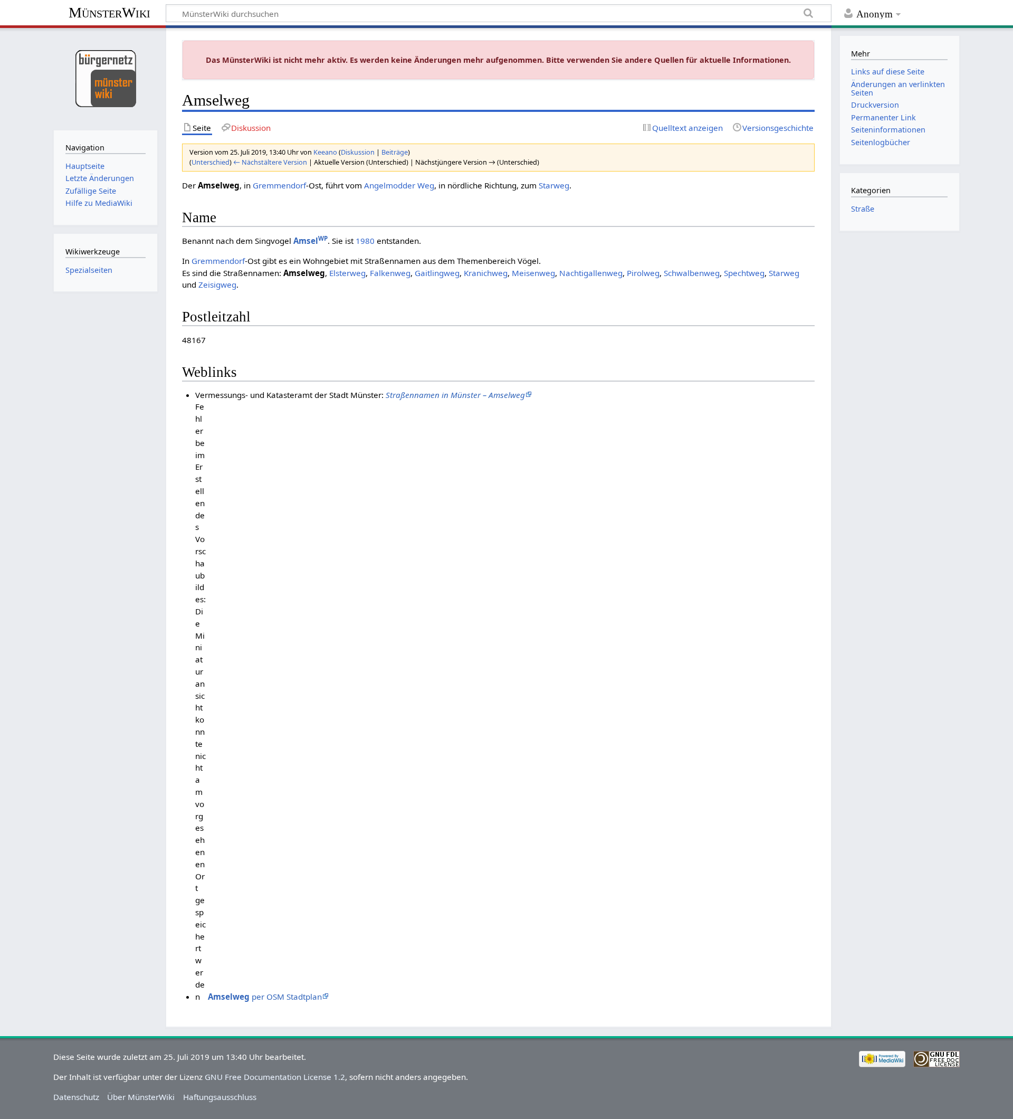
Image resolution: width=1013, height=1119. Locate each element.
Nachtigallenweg (591, 273)
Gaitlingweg (437, 273)
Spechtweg (744, 273)
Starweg (554, 185)
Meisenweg (533, 273)
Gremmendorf (279, 185)
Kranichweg (486, 273)
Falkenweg (390, 273)
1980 (365, 240)
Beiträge (394, 152)
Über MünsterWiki (141, 1097)
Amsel (310, 240)
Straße (862, 209)
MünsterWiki (109, 12)
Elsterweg (347, 273)
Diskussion (358, 152)
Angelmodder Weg (399, 185)
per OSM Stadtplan (265, 996)
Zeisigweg (217, 284)
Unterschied (211, 162)
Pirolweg (643, 273)
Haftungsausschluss (219, 1097)
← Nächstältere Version (270, 162)
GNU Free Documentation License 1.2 (275, 1076)
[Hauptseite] (105, 78)
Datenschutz (76, 1097)
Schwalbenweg (692, 273)
